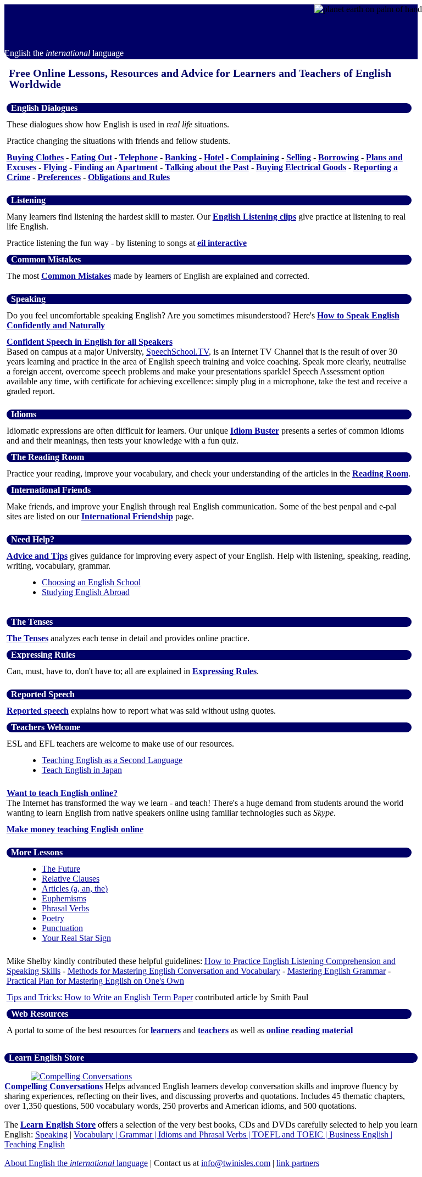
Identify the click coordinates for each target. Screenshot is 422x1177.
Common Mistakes (76, 276)
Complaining (255, 157)
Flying (55, 167)
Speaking (51, 1134)
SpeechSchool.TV (177, 351)
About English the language (76, 1163)
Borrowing (338, 157)
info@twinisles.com (235, 1163)
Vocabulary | (96, 1134)
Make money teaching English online (75, 829)
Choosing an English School (91, 582)
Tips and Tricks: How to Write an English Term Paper (100, 997)
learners (166, 1030)
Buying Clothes (35, 157)
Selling (298, 157)
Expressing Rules (224, 671)
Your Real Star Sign (76, 938)
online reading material (309, 1030)
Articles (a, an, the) (75, 888)
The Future (61, 868)
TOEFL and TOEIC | (290, 1134)
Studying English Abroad (86, 592)
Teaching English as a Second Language (112, 760)
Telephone (138, 157)
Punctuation (62, 928)
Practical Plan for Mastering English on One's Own (95, 980)
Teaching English (34, 1144)
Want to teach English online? (62, 793)
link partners (297, 1163)
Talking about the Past (207, 167)
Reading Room (380, 473)
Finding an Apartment (116, 167)
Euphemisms (64, 898)
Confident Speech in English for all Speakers (90, 341)
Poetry (53, 918)
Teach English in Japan (82, 770)
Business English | (360, 1134)
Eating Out (91, 157)
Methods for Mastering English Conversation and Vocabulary (174, 971)
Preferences (59, 177)
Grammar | (138, 1134)
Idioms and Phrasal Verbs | (205, 1134)
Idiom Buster (254, 430)
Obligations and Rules (129, 177)
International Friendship (127, 516)
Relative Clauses (70, 878)
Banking (181, 157)
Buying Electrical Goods (301, 167)
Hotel (214, 157)
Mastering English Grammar (336, 971)
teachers (213, 1030)
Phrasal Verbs (65, 908)
